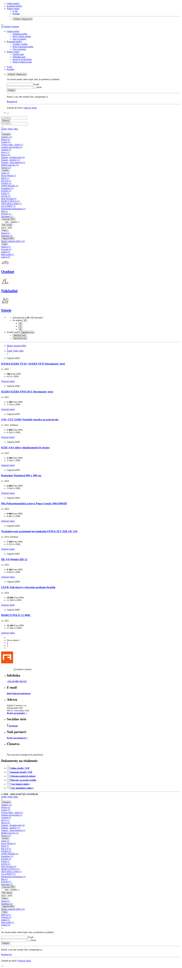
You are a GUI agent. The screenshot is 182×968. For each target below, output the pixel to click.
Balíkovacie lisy (10, 165)
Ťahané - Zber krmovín (13, 162)
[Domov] (10, 26)
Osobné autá (18, 54)
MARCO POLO (10, 201)
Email (36, 84)
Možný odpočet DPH (13, 241)
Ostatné (6, 149)
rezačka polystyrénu (11, 147)
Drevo (5, 155)
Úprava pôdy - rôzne (12, 144)
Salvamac (7, 216)
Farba (4, 244)
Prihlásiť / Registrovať (23, 19)
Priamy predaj (13, 8)
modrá (5, 252)
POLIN (6, 214)
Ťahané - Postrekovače (13, 157)
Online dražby (13, 3)
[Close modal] (2, 928)
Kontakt (16, 13)
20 (20, 329)
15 (20, 326)
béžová (6, 247)
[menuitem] (94, 35)
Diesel (5, 233)
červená (6, 249)
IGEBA (6, 183)
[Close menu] (2, 24)
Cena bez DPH (8, 219)
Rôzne (5, 139)
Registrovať (12, 101)
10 (20, 323)
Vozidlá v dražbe (20, 44)
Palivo (4, 230)
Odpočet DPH (8, 239)
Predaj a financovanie (22, 62)
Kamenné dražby (14, 6)
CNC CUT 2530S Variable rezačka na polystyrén (29, 419)
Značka (5, 170)
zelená (5, 257)
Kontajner (7, 188)
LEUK (6, 196)
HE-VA (6, 181)
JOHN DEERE (9, 186)
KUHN (6, 191)
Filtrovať (5, 121)
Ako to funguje (19, 39)
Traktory (6, 137)
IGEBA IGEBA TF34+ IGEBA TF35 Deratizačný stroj (33, 363)
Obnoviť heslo (30, 108)
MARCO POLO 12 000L (16, 615)
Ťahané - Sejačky (10, 160)
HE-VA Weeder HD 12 (14, 559)
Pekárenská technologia (13, 209)
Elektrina (6, 236)
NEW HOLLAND (11, 203)
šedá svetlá (7, 254)
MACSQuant (8, 198)
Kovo (5, 152)
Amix (5, 173)
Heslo (39, 87)
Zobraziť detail (8, 381)
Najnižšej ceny (20, 335)
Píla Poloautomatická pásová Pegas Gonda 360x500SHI (34, 503)
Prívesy (6, 167)
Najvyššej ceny (20, 338)
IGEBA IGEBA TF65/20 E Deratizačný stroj (27, 391)
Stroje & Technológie (22, 59)
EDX (5, 178)
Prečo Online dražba (22, 36)
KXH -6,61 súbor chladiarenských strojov (25, 447)
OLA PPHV (8, 206)
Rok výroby (7, 225)
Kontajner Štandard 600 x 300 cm (21, 475)
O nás (15, 11)
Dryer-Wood (8, 175)
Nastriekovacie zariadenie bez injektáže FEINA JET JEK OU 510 (39, 531)
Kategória (6, 134)
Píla (4, 211)
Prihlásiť (11, 90)
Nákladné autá (19, 57)
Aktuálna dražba (20, 34)
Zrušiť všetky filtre (9, 130)
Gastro (5, 142)
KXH (5, 193)
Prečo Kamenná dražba (23, 46)
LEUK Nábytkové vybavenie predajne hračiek (28, 587)
